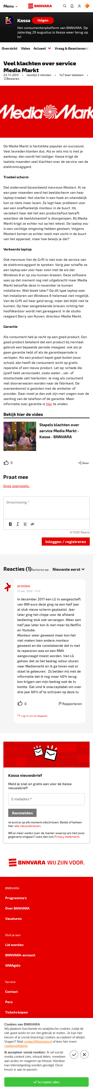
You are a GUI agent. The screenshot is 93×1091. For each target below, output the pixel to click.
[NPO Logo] (87, 6)
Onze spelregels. (16, 486)
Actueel (40, 48)
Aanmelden (22, 812)
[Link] (32, 524)
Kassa (23, 20)
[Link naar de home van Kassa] (8, 20)
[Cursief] (17, 524)
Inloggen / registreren (65, 541)
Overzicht (10, 48)
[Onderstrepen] (25, 524)
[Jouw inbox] (72, 6)
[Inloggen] (79, 6)
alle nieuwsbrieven (27, 826)
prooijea (23, 586)
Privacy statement (66, 836)
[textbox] (46, 508)
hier (49, 404)
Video (25, 48)
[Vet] (10, 524)
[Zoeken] (65, 6)
